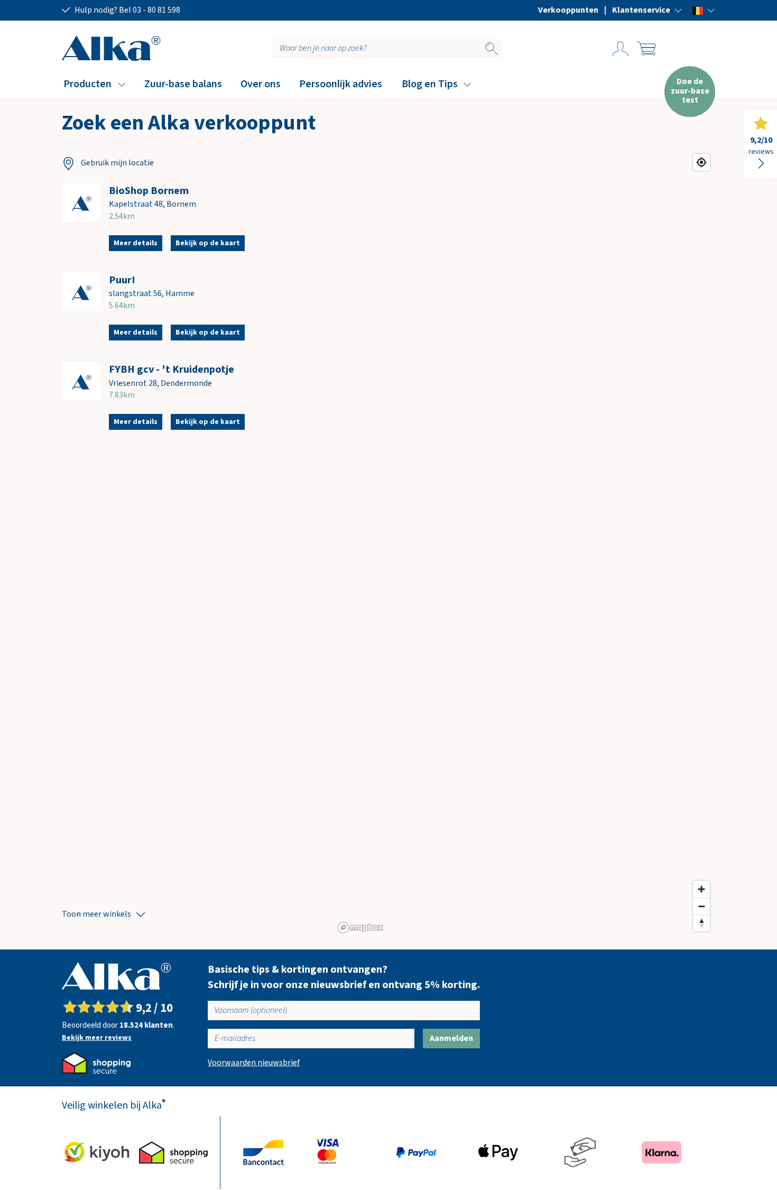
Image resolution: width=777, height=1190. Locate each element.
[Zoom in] (701, 889)
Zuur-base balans (183, 84)
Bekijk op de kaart (207, 243)
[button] (647, 10)
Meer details (136, 243)
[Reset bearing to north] (701, 923)
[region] (524, 543)
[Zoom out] (701, 906)
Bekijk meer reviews (97, 1037)
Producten (87, 84)
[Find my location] (701, 162)
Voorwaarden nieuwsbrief (254, 1062)
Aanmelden (451, 1038)
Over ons (260, 84)
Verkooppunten (568, 10)
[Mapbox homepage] (360, 927)
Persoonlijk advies (340, 84)
